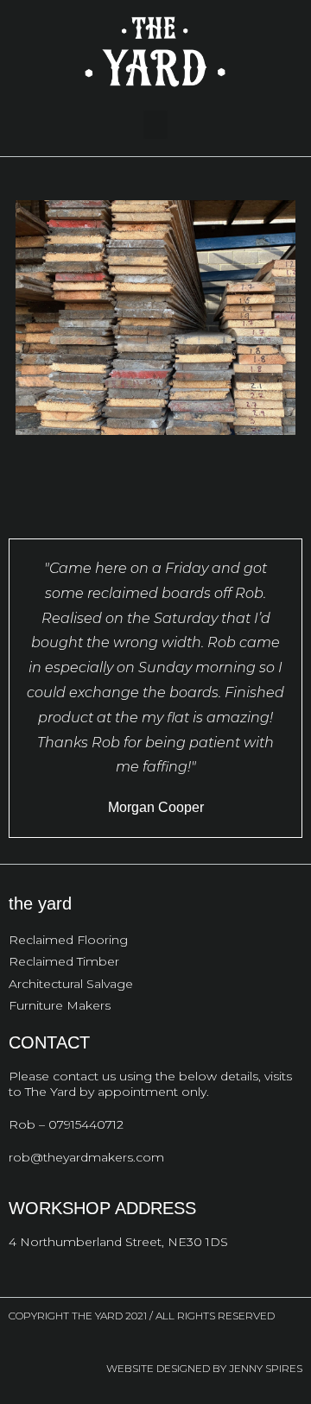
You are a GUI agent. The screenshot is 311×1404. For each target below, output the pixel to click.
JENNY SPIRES (265, 1368)
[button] (155, 124)
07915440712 (86, 1124)
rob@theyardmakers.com (86, 1157)
